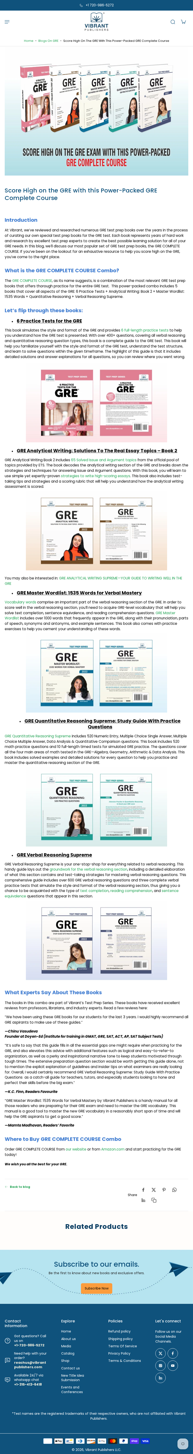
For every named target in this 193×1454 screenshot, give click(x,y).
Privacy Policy (119, 1353)
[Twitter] (160, 1353)
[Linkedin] (160, 1378)
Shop (65, 1361)
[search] (173, 21)
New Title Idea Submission (72, 1377)
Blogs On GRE (48, 41)
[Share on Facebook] (143, 1190)
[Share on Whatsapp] (174, 1190)
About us (68, 1339)
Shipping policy (120, 1339)
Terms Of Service (122, 1346)
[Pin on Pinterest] (164, 1190)
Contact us (70, 1368)
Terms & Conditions (124, 1361)
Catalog (67, 1353)
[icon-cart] (183, 21)
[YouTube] (173, 1365)
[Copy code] (154, 1200)
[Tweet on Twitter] (154, 1190)
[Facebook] (173, 1353)
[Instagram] (160, 1365)
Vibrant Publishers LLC (103, 1449)
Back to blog (20, 1187)
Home (28, 41)
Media (66, 1346)
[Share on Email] (143, 1200)
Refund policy (119, 1331)
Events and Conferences (72, 1389)
